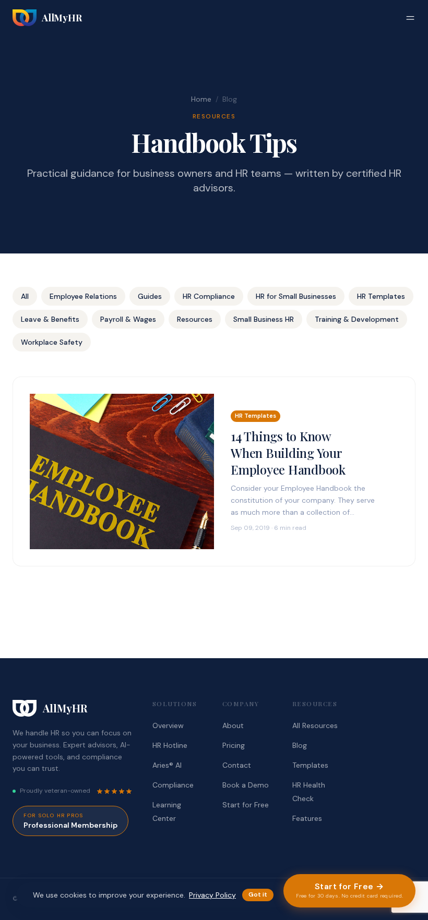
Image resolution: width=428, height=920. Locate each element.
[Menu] (410, 17)
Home (201, 99)
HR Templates (381, 296)
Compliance (173, 785)
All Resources (315, 725)
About (233, 725)
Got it (257, 894)
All (25, 296)
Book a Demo (245, 785)
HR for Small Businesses (296, 296)
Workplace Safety (51, 342)
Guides (150, 296)
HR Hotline (169, 745)
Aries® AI (167, 765)
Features (307, 818)
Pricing (233, 745)
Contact (236, 765)
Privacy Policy (212, 895)
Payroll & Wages (128, 319)
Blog (299, 745)
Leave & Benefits (50, 319)
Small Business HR (263, 319)
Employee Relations (83, 296)
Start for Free (245, 804)
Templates (310, 765)
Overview (168, 725)
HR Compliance (209, 296)
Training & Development (357, 319)
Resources (194, 319)
